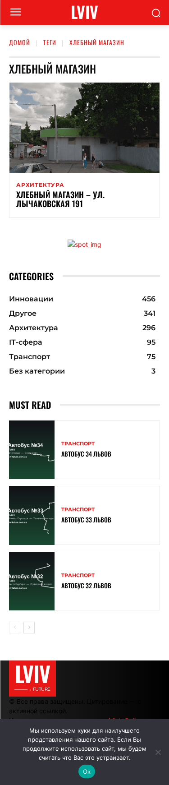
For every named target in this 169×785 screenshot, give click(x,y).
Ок (87, 771)
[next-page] (29, 627)
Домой (19, 42)
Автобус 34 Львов (86, 453)
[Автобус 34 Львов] (32, 450)
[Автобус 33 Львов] (32, 515)
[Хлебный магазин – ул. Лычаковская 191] (84, 128)
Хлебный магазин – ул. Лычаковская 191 (60, 199)
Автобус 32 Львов (86, 585)
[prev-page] (14, 627)
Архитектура (40, 185)
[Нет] (157, 752)
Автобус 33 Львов (86, 519)
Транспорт (78, 443)
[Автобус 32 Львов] (32, 581)
